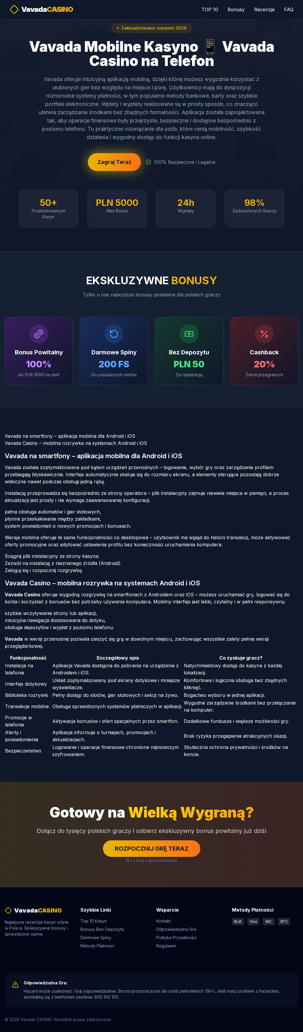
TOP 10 (210, 9)
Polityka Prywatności (176, 937)
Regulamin (166, 945)
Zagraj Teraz (114, 162)
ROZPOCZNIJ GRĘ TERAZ (151, 848)
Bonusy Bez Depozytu (102, 929)
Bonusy (236, 9)
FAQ (289, 9)
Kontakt (163, 920)
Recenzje (264, 9)
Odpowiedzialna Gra (176, 929)
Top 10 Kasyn (93, 920)
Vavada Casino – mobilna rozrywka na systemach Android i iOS (76, 443)
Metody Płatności (97, 945)
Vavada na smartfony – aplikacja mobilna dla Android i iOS (70, 436)
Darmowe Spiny (95, 937)
